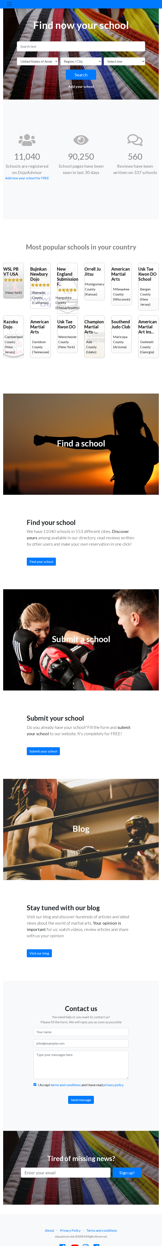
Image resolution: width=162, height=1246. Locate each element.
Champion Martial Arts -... (94, 326)
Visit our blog (39, 953)
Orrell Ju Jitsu (92, 271)
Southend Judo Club (120, 324)
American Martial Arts (120, 274)
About (49, 1230)
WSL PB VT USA (10, 271)
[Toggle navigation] (9, 4)
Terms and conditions (101, 1230)
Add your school (81, 86)
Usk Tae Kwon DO (66, 324)
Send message (81, 1100)
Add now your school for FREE (27, 178)
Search (81, 74)
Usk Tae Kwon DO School (147, 274)
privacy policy (113, 1085)
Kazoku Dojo (10, 324)
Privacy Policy (70, 1230)
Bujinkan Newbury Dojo (39, 274)
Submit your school (43, 751)
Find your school (41, 562)
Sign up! (127, 1172)
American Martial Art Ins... (147, 326)
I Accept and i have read (81, 1085)
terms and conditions (66, 1085)
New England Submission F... (67, 276)
